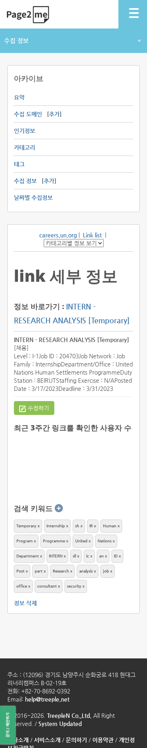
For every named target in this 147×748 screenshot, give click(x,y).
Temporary (26, 526)
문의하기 (76, 740)
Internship (56, 526)
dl (74, 556)
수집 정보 (16, 40)
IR (91, 526)
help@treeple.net (47, 699)
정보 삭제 (25, 603)
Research (61, 571)
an (101, 556)
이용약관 (103, 740)
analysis (86, 571)
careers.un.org (58, 235)
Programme (54, 541)
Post (20, 571)
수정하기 (38, 408)
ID (116, 556)
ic (87, 556)
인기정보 (24, 130)
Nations (104, 541)
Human (109, 526)
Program (24, 541)
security (74, 586)
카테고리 (24, 147)
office (21, 586)
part (38, 571)
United (81, 541)
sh (77, 526)
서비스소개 (47, 740)
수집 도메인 (28, 114)
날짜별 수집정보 (33, 197)
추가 (54, 114)
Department (27, 556)
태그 (19, 164)
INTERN (56, 556)
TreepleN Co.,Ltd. (69, 715)
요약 (19, 97)
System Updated (60, 723)
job (106, 571)
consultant (47, 586)
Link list (92, 235)
